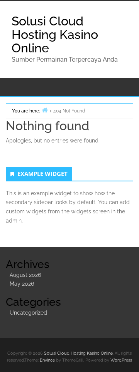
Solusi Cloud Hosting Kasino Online (55, 34)
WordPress (121, 360)
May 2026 (22, 284)
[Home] (45, 110)
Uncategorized (28, 313)
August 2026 (25, 275)
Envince (47, 360)
